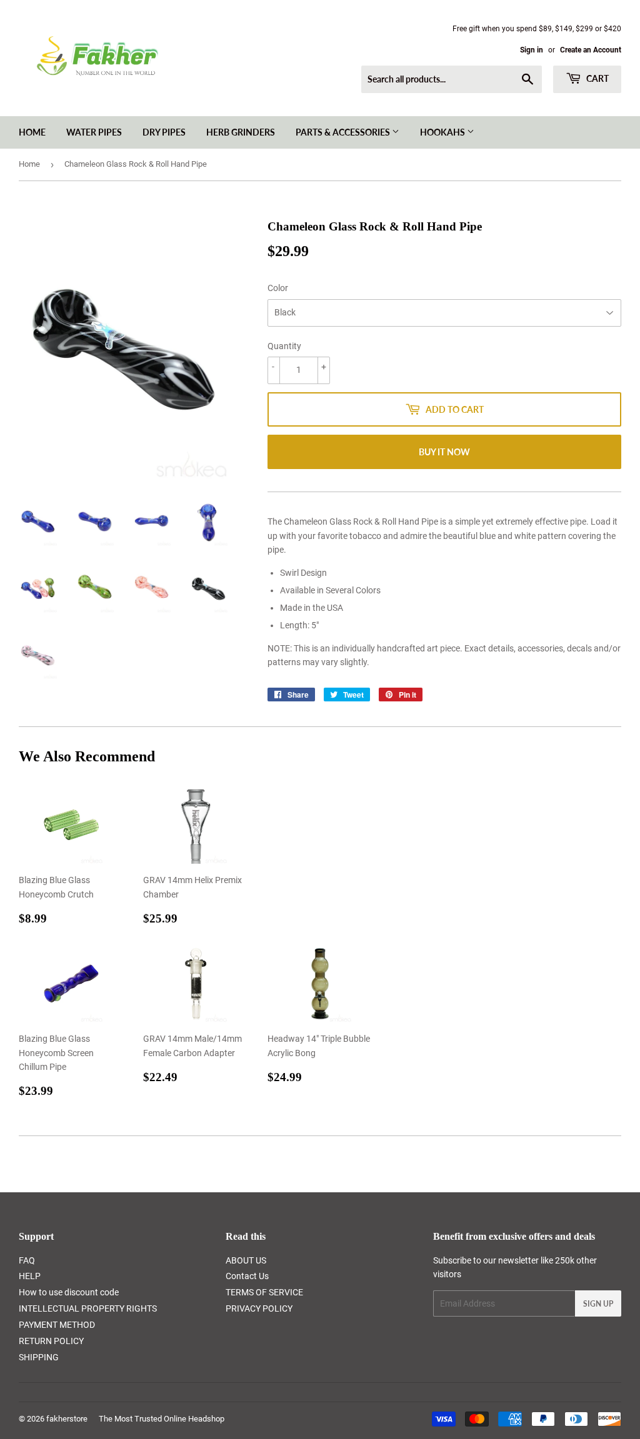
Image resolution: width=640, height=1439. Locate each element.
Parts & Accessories (344, 132)
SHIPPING (39, 1357)
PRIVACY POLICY (259, 1308)
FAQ (27, 1260)
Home (32, 132)
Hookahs (443, 132)
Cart (596, 78)
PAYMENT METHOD (57, 1325)
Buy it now (444, 452)
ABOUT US (246, 1260)
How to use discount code (69, 1292)
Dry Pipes (164, 132)
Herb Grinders (240, 132)
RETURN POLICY (51, 1341)
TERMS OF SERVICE (264, 1292)
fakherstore (67, 1418)
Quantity (284, 346)
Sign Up (598, 1303)
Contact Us (247, 1276)
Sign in (531, 50)
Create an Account (590, 50)
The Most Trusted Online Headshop (161, 1418)
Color (278, 288)
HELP (30, 1276)
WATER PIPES (94, 132)
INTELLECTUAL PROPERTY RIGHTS (88, 1308)
